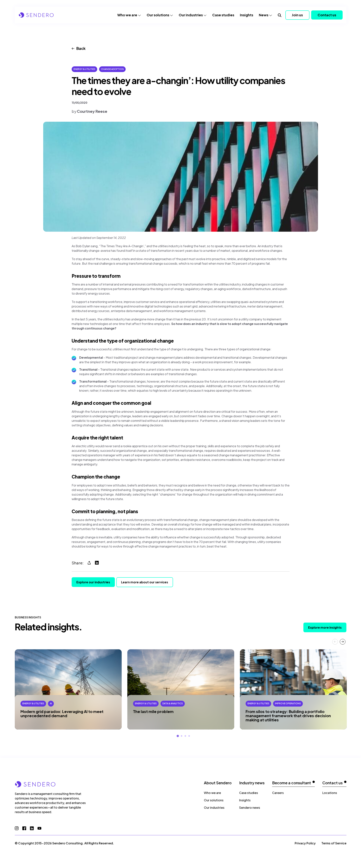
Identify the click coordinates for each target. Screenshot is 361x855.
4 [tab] (189, 736)
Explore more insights (325, 627)
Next (342, 642)
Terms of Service (333, 843)
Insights (246, 15)
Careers (278, 793)
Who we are (127, 15)
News (263, 15)
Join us (297, 15)
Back (80, 48)
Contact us (327, 15)
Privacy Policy (305, 843)
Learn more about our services (144, 582)
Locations (329, 793)
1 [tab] (178, 736)
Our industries (191, 15)
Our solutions (158, 15)
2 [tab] (181, 736)
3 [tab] (185, 736)
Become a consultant (291, 783)
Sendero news (249, 808)
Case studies (223, 15)
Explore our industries (93, 582)
